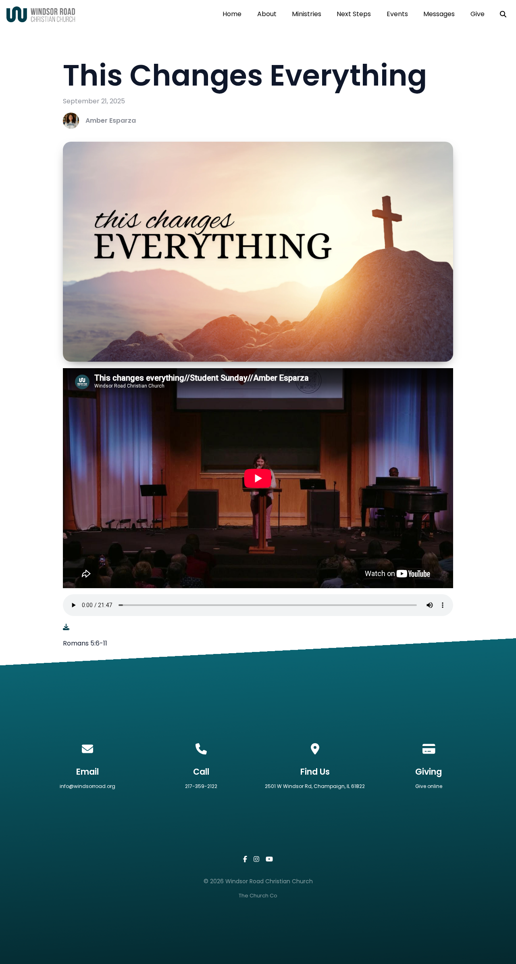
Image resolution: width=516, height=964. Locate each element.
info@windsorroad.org (87, 786)
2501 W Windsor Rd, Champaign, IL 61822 (315, 786)
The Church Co (258, 895)
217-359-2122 (201, 786)
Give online (428, 786)
